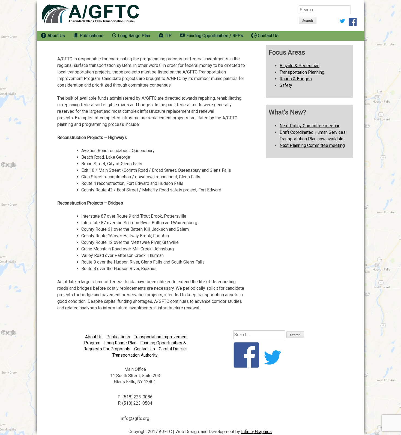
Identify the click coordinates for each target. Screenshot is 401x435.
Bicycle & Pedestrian (299, 65)
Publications (118, 336)
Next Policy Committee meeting (310, 125)
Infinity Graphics (256, 431)
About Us (94, 336)
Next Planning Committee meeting (312, 145)
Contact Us (144, 348)
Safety (286, 85)
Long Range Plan (120, 342)
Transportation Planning (302, 72)
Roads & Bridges (296, 78)
